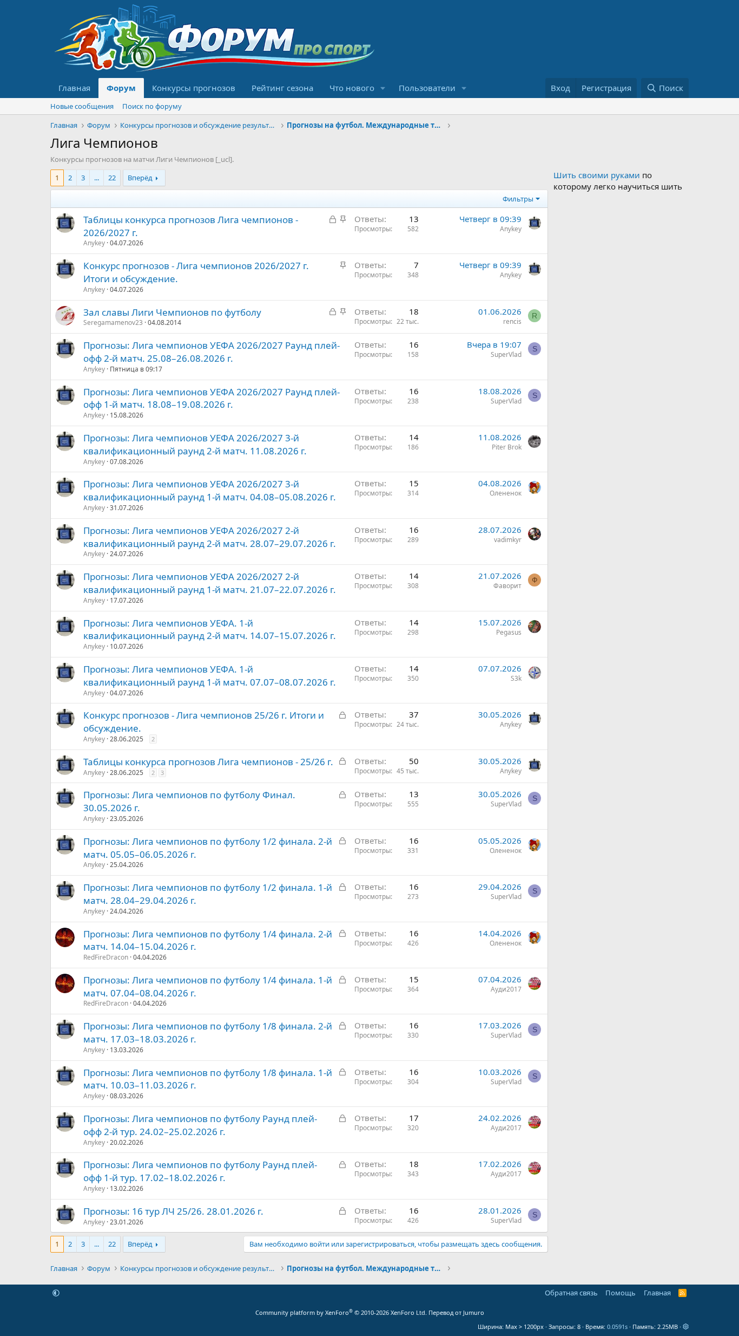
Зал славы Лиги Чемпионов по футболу (172, 312)
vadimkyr (508, 539)
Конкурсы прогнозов (193, 87)
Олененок (506, 493)
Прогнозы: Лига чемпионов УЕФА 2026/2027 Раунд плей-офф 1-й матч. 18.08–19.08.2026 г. (211, 398)
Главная (74, 87)
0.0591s (617, 1326)
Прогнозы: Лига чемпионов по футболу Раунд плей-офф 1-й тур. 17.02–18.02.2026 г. (200, 1171)
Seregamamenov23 (113, 322)
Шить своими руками (596, 175)
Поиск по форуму (152, 106)
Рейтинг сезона (282, 87)
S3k (516, 678)
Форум (121, 87)
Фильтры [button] (518, 199)
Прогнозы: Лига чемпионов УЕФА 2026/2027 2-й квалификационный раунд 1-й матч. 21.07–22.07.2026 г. (209, 583)
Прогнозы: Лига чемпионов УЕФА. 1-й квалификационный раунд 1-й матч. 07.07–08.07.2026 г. (209, 675)
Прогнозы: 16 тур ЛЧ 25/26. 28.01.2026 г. (173, 1211)
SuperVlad (506, 354)
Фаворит (507, 585)
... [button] (96, 178)
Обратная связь (571, 1293)
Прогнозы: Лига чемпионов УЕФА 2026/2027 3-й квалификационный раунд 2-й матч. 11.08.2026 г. (195, 444)
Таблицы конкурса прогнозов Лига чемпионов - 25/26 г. (208, 761)
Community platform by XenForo (341, 1312)
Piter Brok (507, 447)
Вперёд (140, 178)
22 (112, 178)
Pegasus (509, 632)
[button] (383, 88)
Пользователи (427, 87)
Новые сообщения (82, 106)
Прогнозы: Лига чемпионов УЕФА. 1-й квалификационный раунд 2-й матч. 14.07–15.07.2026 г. (209, 629)
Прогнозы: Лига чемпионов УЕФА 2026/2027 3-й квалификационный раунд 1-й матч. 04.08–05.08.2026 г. (209, 490)
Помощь (620, 1293)
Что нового (351, 87)
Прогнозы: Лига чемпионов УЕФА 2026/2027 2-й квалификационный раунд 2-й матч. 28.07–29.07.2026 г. (209, 537)
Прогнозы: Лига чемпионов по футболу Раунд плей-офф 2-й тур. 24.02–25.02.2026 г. (200, 1125)
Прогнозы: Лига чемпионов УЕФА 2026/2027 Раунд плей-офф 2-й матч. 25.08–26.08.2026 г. (211, 351)
